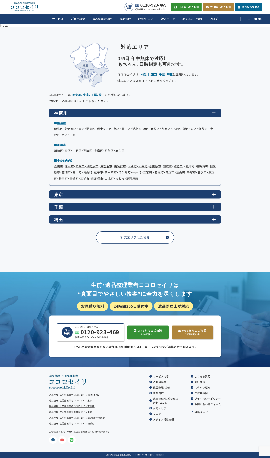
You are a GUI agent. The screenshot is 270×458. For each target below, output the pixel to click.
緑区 (146, 129)
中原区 (77, 150)
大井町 (143, 166)
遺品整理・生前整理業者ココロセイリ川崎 (70, 411)
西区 (65, 135)
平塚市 (191, 172)
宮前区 (109, 150)
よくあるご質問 (192, 19)
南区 (82, 129)
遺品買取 (125, 19)
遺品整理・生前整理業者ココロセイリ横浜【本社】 (74, 394)
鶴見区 (58, 129)
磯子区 (126, 129)
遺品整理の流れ (102, 19)
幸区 (68, 150)
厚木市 (69, 166)
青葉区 (155, 129)
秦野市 (170, 172)
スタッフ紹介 (202, 387)
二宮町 (147, 172)
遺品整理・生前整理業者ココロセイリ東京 (70, 400)
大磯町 (132, 166)
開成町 (167, 166)
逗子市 (98, 172)
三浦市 (84, 178)
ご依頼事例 (201, 393)
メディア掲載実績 (163, 419)
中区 (73, 135)
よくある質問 (202, 376)
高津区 (87, 150)
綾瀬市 (80, 166)
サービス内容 (161, 376)
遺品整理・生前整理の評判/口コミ (165, 401)
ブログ (213, 19)
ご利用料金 (78, 19)
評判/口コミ (145, 19)
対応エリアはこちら (135, 237)
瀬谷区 (203, 129)
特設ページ (201, 412)
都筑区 (166, 129)
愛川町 (58, 166)
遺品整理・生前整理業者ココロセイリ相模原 (72, 423)
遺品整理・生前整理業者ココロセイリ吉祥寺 (72, 406)
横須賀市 (120, 166)
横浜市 (61, 123)
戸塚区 (176, 129)
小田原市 (155, 166)
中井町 (136, 172)
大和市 (120, 178)
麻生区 (120, 150)
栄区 (186, 129)
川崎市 (61, 145)
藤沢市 (202, 172)
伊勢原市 (92, 166)
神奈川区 (71, 129)
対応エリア (168, 19)
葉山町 (180, 172)
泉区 (194, 129)
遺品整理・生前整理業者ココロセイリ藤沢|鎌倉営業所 (77, 417)
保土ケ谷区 (104, 129)
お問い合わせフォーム (208, 404)
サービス (57, 19)
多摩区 (98, 150)
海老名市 (106, 166)
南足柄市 (97, 178)
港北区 (136, 129)
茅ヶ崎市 (111, 172)
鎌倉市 (178, 166)
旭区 (117, 129)
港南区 (90, 129)
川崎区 (58, 150)
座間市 (66, 172)
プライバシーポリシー (208, 398)
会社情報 (200, 382)
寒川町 (77, 172)
